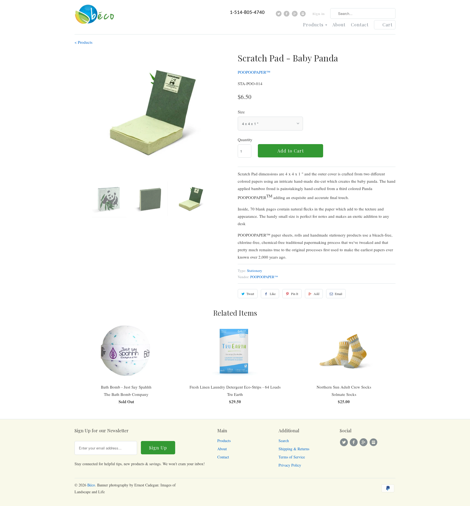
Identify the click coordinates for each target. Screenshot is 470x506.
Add (316, 293)
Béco (91, 485)
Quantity (245, 139)
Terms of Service (292, 457)
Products (315, 24)
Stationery (254, 270)
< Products (83, 42)
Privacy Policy (290, 465)
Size (241, 111)
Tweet (250, 293)
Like (273, 293)
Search (284, 440)
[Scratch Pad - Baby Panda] (153, 114)
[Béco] (95, 16)
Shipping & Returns (294, 448)
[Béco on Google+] (295, 15)
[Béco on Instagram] (303, 15)
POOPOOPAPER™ (254, 72)
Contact (360, 24)
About (338, 24)
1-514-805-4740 (247, 12)
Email (338, 293)
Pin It (294, 293)
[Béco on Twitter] (279, 15)
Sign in (319, 13)
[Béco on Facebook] (287, 15)
